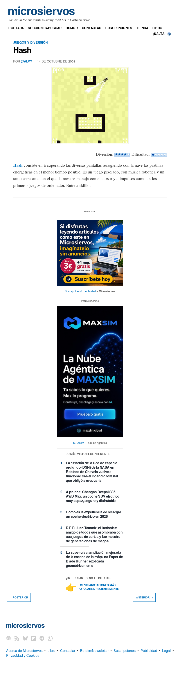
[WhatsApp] (50, 638)
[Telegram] (42, 638)
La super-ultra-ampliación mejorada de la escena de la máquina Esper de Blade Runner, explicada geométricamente (94, 559)
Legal (166, 650)
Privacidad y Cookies (22, 655)
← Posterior (18, 597)
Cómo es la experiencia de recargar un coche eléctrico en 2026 (93, 514)
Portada (16, 28)
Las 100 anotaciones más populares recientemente (98, 587)
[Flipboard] (33, 638)
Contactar (91, 28)
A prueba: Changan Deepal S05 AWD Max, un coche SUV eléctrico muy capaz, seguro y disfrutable (92, 496)
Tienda (142, 28)
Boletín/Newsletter (94, 650)
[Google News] (8, 638)
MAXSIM (78, 443)
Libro (157, 28)
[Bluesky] (25, 638)
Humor (71, 28)
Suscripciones (118, 28)
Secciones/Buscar (45, 28)
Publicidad (148, 650)
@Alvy (26, 61)
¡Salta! (159, 33)
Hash (22, 49)
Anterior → (144, 597)
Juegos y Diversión (30, 42)
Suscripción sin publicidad (80, 291)
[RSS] (16, 638)
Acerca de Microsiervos (24, 650)
